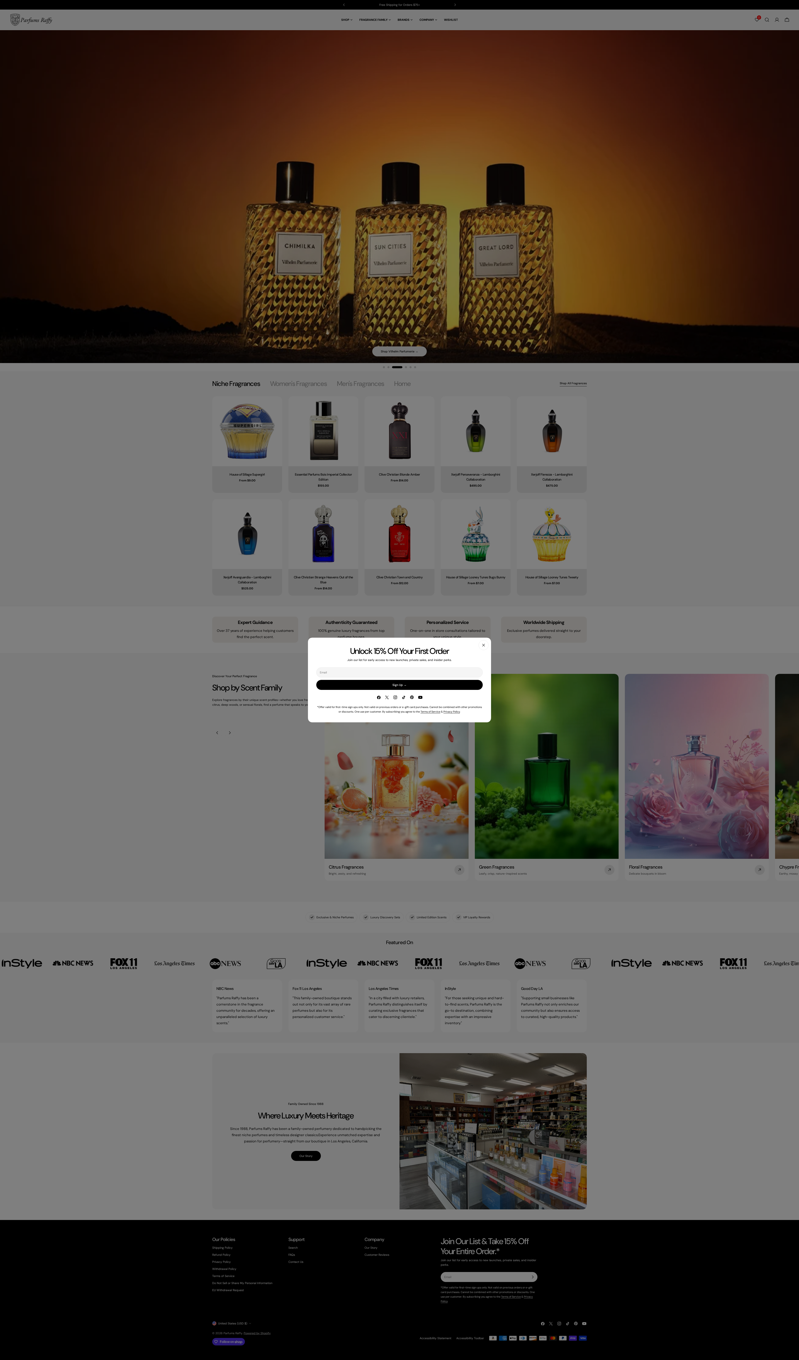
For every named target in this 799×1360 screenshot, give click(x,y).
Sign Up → (399, 685)
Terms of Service (430, 711)
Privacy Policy (451, 711)
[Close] (484, 645)
